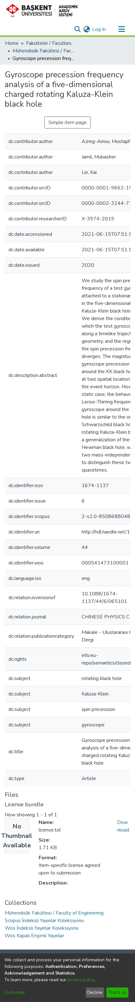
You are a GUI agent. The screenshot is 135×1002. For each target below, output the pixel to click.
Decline (94, 992)
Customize (14, 992)
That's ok (117, 992)
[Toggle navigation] (121, 29)
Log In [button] (99, 29)
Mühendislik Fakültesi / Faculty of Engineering (44, 50)
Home (12, 43)
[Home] (44, 10)
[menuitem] (86, 29)
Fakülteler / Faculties (49, 43)
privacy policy (81, 980)
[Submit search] (77, 29)
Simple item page (67, 122)
